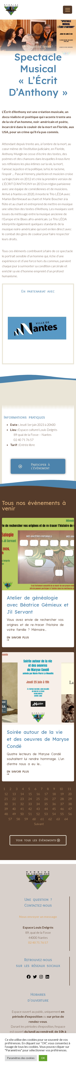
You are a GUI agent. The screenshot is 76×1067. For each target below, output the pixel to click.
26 (46, 799)
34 (38, 804)
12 (6, 794)
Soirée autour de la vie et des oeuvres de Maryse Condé (38, 739)
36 (54, 804)
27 (54, 799)
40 (14, 809)
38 (70, 804)
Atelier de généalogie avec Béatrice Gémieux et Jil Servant (37, 605)
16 (38, 794)
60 (34, 819)
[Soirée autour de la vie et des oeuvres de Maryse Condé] (38, 688)
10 (61, 789)
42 (30, 809)
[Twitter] (35, 978)
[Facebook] (28, 978)
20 (70, 794)
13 (14, 794)
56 (70, 814)
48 (6, 814)
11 (69, 789)
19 (62, 794)
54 (54, 814)
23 (22, 799)
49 (14, 814)
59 (26, 819)
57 (10, 819)
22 (14, 799)
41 (22, 809)
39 (6, 809)
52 (38, 814)
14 (22, 794)
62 (50, 819)
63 (58, 819)
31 (14, 804)
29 (70, 799)
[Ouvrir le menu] (67, 10)
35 (46, 804)
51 (30, 814)
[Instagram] (41, 978)
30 (6, 804)
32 (22, 804)
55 (62, 814)
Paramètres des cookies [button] (20, 1058)
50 (22, 814)
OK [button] (43, 1058)
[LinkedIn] (47, 978)
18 (54, 794)
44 (46, 809)
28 (62, 799)
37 (62, 804)
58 (18, 819)
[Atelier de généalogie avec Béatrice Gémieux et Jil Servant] (38, 554)
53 (46, 814)
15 (30, 794)
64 (66, 819)
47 (70, 809)
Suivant (39, 824)
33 (30, 804)
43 (38, 809)
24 (30, 799)
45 (54, 809)
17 (46, 794)
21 (6, 799)
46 (62, 809)
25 (38, 799)
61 (42, 819)
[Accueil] (24, 46)
